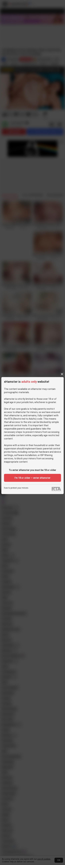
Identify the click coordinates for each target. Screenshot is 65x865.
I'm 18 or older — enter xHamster (32, 478)
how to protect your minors (16, 488)
